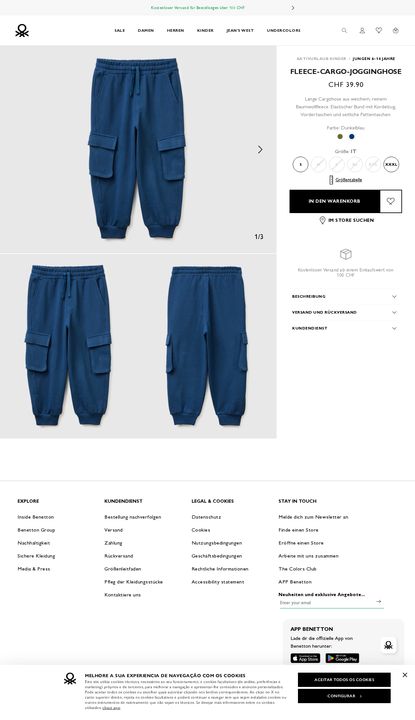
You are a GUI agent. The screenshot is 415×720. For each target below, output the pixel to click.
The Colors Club (298, 569)
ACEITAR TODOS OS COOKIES (344, 680)
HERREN (175, 30)
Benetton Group (36, 530)
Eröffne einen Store (301, 543)
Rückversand (118, 556)
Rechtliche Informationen (220, 569)
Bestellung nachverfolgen (132, 517)
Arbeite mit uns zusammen (308, 556)
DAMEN (146, 30)
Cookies (201, 530)
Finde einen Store (299, 530)
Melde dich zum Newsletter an (313, 517)
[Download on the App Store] (305, 658)
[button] (138, 149)
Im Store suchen (351, 220)
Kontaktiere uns (122, 595)
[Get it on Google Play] (342, 658)
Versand (113, 530)
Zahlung (113, 543)
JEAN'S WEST (240, 30)
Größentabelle (349, 180)
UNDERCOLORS (284, 30)
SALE (119, 30)
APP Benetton (295, 582)
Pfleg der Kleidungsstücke (133, 582)
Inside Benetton (36, 517)
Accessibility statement (218, 582)
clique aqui (111, 707)
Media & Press (34, 569)
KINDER (205, 30)
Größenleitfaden (122, 569)
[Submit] (379, 601)
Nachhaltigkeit (34, 543)
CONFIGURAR (341, 696)
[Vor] (293, 8)
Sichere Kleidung (36, 556)
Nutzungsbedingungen (217, 543)
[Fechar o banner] (405, 675)
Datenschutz (206, 517)
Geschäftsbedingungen (217, 556)
